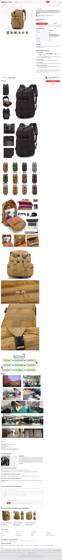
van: (5, 489)
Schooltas (17, 531)
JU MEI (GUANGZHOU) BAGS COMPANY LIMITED (45, 15)
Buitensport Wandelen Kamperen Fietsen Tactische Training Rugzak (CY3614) (6, 523)
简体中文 (8, 552)
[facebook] (57, 550)
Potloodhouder (3, 535)
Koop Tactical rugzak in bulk (48, 545)
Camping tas (33, 533)
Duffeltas (32, 535)
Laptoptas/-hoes (33, 531)
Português (28, 552)
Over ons (3, 550)
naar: (5, 492)
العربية (43, 552)
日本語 (15, 552)
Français (18, 552)
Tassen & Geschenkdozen (9, 6)
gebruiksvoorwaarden (41, 556)
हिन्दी (50, 552)
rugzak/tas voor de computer (5, 531)
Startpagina (3, 6)
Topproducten (34, 550)
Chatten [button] (55, 23)
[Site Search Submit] (48, 2)
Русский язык (36, 552)
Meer (2, 547)
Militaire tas (2, 533)
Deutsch (25, 552)
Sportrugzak (36, 545)
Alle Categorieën (4, 4)
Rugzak (15, 6)
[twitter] (59, 550)
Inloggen (59, 2)
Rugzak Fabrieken (20, 545)
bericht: (5, 494)
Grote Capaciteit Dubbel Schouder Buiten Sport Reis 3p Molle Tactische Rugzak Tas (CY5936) (31, 523)
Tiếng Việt (60, 552)
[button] (45, 1)
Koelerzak (17, 533)
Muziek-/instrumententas (50, 535)
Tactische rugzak (20, 6)
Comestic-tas (48, 531)
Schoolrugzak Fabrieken (28, 545)
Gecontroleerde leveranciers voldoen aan (42, 550)
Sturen (9, 503)
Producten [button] (17, 1)
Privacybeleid (19, 550)
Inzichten (50, 550)
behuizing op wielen (19, 535)
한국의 (40, 552)
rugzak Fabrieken (4, 545)
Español (21, 552)
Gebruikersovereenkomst (13, 550)
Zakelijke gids (54, 550)
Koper (45, 4)
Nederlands (47, 552)
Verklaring (7, 550)
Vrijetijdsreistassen (49, 533)
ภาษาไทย (53, 552)
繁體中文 (11, 552)
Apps (53, 4)
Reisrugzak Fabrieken (12, 545)
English (4, 552)
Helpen (49, 4)
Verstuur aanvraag (42, 23)
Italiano (32, 552)
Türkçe (57, 552)
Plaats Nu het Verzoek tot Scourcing (26, 503)
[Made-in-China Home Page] (6, 2)
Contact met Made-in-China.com (26, 550)
